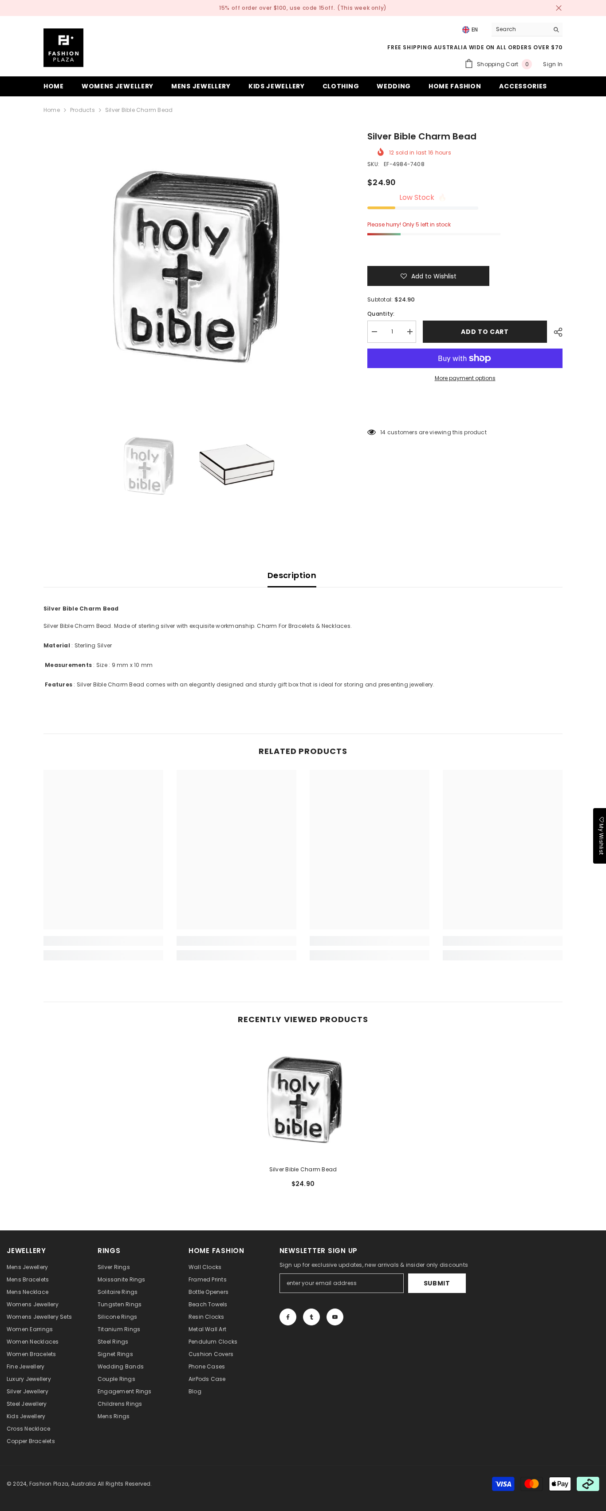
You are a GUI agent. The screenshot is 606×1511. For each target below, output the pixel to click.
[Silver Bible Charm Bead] (303, 1098)
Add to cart (485, 331)
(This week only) (362, 8)
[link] (103, 941)
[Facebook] (287, 1317)
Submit (437, 1283)
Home (51, 110)
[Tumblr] (311, 1317)
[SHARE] (555, 332)
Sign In (553, 64)
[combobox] (520, 29)
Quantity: (380, 313)
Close (559, 8)
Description (292, 575)
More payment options (465, 378)
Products (82, 110)
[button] (428, 276)
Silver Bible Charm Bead (303, 1169)
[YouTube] (335, 1317)
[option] (192, 263)
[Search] (527, 29)
